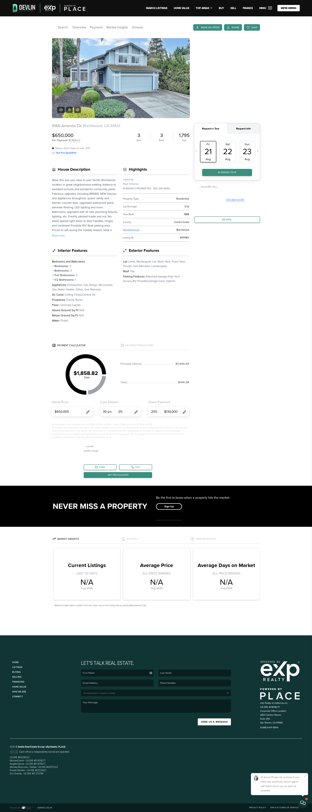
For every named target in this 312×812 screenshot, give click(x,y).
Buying (16, 672)
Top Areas (202, 8)
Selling (16, 677)
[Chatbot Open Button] (303, 803)
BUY (221, 8)
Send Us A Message (214, 721)
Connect (17, 696)
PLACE (61, 746)
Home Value (181, 8)
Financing (18, 681)
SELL (233, 8)
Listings (17, 667)
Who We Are (19, 691)
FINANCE (248, 8)
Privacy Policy (257, 807)
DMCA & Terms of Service (284, 807)
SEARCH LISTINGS (156, 8)
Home (15, 662)
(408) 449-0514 (269, 727)
